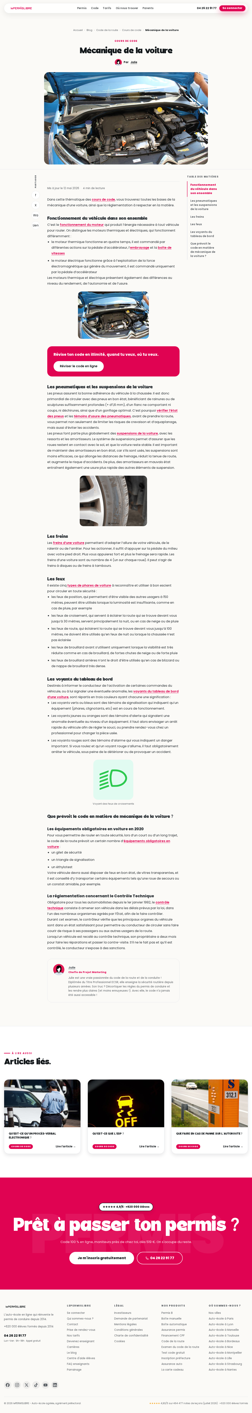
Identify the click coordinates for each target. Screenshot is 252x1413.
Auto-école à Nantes (223, 1370)
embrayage (139, 247)
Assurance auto (171, 1364)
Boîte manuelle (171, 1319)
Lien (36, 225)
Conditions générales (128, 1330)
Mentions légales (125, 1324)
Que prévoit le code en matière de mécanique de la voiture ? (202, 250)
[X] (26, 1385)
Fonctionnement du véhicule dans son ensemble (203, 189)
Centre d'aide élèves (81, 1358)
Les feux (196, 224)
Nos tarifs (73, 1335)
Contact (72, 1324)
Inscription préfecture (175, 1358)
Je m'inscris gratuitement (101, 1258)
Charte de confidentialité (131, 1335)
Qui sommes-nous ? (80, 1319)
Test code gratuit (173, 1353)
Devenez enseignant (80, 1341)
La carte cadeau (172, 1370)
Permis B (167, 1313)
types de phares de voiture (89, 585)
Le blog (72, 1353)
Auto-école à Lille (220, 1358)
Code (94, 8)
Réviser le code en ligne (78, 366)
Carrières (73, 1347)
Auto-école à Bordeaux (224, 1341)
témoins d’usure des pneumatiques (102, 416)
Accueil (78, 30)
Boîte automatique (174, 1324)
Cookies (119, 1341)
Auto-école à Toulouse (224, 1335)
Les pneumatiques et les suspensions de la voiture (203, 205)
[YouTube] (45, 1385)
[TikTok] (36, 1385)
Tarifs (107, 8)
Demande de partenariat (131, 1319)
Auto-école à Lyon (221, 1324)
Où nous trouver (127, 8)
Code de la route (107, 30)
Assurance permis (173, 1330)
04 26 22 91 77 (207, 8)
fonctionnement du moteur (82, 224)
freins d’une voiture (68, 543)
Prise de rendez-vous (81, 1330)
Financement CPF (173, 1335)
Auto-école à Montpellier (225, 1353)
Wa (35, 215)
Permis (82, 8)
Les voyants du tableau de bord (202, 234)
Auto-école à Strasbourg (225, 1364)
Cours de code (131, 30)
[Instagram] (17, 1385)
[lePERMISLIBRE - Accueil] (21, 8)
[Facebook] (7, 1385)
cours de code (103, 199)
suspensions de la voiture (137, 433)
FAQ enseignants (78, 1364)
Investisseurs (122, 1313)
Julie (134, 62)
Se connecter (232, 8)
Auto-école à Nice (221, 1347)
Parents (148, 8)
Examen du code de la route (180, 1347)
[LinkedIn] (55, 1385)
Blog (89, 30)
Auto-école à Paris (221, 1319)
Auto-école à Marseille (224, 1330)
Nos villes (215, 1313)
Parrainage (74, 1370)
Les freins (197, 217)
